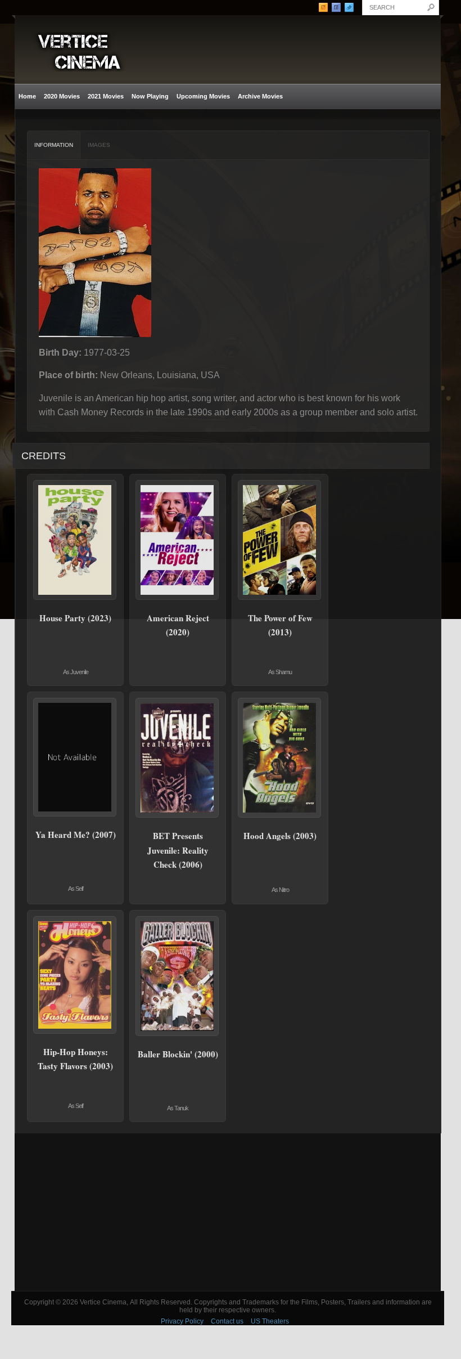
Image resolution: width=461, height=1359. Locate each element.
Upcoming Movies (203, 96)
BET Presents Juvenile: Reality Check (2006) (178, 850)
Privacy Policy (182, 1321)
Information (53, 145)
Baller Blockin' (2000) (178, 1054)
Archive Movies (258, 96)
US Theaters (270, 1321)
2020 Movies (62, 96)
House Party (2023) (75, 618)
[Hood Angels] (280, 758)
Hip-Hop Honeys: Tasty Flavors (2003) (75, 1059)
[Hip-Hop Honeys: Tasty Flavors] (75, 975)
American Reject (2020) (178, 625)
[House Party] (75, 540)
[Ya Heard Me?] (75, 757)
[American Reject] (177, 540)
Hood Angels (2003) (280, 835)
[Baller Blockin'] (177, 976)
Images (99, 145)
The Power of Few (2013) (280, 625)
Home (27, 96)
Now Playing (150, 96)
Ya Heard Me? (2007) (75, 834)
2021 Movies (106, 96)
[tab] (54, 145)
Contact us (227, 1321)
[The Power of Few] (280, 540)
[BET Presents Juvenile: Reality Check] (177, 758)
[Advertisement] (228, 1212)
